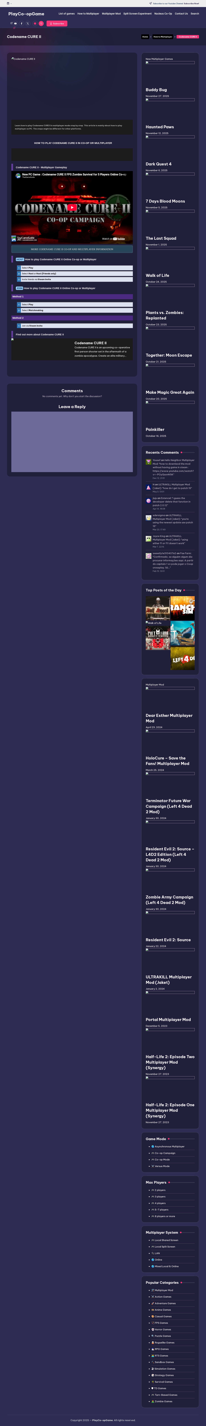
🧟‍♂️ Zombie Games (161, 1401)
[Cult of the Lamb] (158, 638)
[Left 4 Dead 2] (183, 658)
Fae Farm (185, 553)
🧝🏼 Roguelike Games (162, 1342)
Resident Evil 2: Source (168, 939)
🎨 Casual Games (161, 1316)
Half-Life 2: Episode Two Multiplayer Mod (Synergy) (170, 1062)
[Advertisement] (72, 154)
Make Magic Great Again (170, 392)
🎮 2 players (158, 1190)
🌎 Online (156, 1259)
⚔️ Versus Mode (160, 1166)
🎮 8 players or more (163, 1216)
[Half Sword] (158, 608)
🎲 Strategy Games (162, 1375)
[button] (57, 23)
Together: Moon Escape (169, 355)
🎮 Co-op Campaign (163, 1153)
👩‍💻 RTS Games (159, 1355)
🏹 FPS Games (159, 1322)
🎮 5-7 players (159, 1209)
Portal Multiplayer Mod (168, 1019)
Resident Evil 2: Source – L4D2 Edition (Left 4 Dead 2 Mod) (170, 854)
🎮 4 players (158, 1203)
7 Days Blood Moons (165, 201)
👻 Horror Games (161, 1329)
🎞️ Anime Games (161, 1309)
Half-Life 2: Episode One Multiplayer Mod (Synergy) (170, 1110)
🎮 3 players (158, 1196)
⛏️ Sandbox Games (162, 1362)
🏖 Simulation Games (163, 1368)
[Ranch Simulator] (183, 608)
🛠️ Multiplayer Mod (162, 1290)
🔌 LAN (155, 1253)
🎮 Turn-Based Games (164, 1394)
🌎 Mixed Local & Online (165, 1266)
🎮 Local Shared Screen (164, 1240)
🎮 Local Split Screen (163, 1246)
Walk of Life (157, 275)
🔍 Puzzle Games (161, 1336)
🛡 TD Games (158, 1388)
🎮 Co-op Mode (160, 1159)
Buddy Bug (156, 89)
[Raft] (183, 633)
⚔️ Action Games (161, 1296)
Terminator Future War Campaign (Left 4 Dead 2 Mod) (169, 806)
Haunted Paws (160, 126)
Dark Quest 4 (159, 163)
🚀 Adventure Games (163, 1303)
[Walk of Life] (153, 623)
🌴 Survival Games (162, 1381)
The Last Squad (161, 238)
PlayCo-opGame (26, 13)
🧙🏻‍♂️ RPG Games (160, 1349)
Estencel (166, 498)
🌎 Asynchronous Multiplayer (168, 1146)
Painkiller (155, 429)
